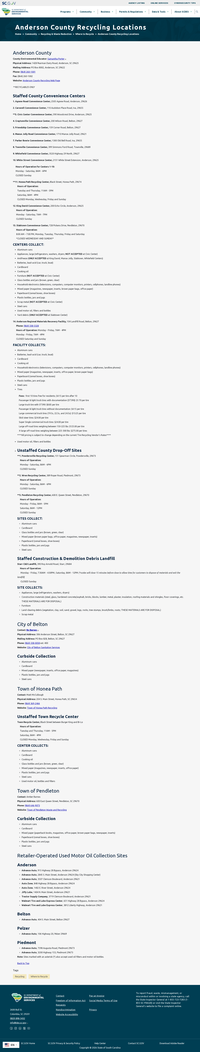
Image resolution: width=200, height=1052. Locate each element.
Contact (60, 996)
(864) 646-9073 (32, 805)
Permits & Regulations (131, 11)
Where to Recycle (84, 34)
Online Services (159, 3)
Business (105, 11)
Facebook (11, 1028)
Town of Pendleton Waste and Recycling (47, 810)
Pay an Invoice (96, 996)
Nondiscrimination (66, 1009)
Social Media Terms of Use (103, 1000)
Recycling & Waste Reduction (56, 34)
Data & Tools (158, 11)
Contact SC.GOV (136, 1043)
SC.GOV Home (28, 1043)
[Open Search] (197, 11)
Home (18, 34)
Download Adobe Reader (172, 1043)
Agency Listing (137, 3)
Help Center (100, 1043)
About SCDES (182, 11)
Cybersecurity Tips (185, 3)
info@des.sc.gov (18, 1023)
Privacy (93, 1009)
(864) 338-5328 (31, 326)
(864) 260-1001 (28, 72)
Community (86, 11)
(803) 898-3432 (17, 1018)
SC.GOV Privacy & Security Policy (64, 1043)
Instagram (15, 1028)
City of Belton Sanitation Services (43, 647)
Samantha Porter (56, 59)
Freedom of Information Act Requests (70, 1002)
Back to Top (23, 963)
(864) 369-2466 (32, 703)
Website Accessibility (67, 1014)
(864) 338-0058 (32, 643)
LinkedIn (20, 1028)
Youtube (28, 1028)
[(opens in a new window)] (9, 3)
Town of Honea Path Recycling (42, 708)
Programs (65, 11)
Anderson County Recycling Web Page (41, 80)
